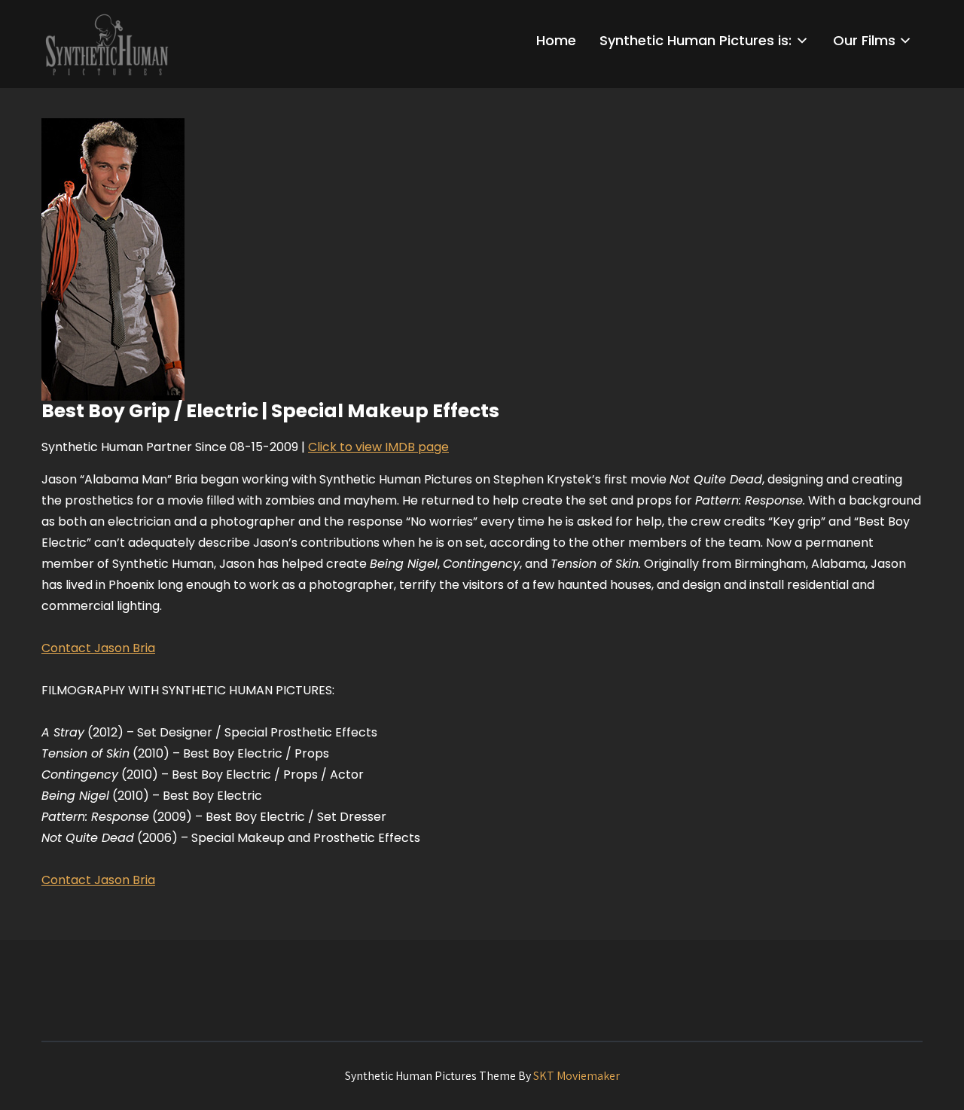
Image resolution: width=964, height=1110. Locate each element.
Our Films (864, 40)
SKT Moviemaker (576, 1076)
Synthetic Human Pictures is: (695, 40)
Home (556, 40)
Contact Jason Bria (98, 648)
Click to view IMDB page (378, 447)
